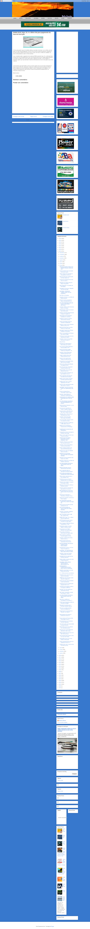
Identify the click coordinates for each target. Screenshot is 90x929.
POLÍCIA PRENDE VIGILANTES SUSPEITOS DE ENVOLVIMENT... (66, 544)
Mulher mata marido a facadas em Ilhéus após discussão (66, 379)
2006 (60, 675)
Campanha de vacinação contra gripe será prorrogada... (66, 362)
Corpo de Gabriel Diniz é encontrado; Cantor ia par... (66, 392)
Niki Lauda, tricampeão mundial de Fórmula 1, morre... (66, 593)
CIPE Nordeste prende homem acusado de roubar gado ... (66, 521)
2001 (60, 684)
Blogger (52, 926)
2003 (60, 680)
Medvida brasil (66, 214)
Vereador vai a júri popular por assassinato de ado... (66, 590)
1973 (60, 687)
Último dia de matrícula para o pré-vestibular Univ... (66, 477)
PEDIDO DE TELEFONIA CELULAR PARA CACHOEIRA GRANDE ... (66, 454)
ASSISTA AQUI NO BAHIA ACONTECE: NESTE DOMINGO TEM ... (65, 439)
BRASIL (21, 18)
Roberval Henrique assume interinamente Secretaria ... (66, 468)
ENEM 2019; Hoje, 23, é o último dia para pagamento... (66, 518)
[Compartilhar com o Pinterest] (21, 76)
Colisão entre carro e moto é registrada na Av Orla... (66, 382)
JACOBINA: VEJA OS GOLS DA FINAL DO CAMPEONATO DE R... (66, 388)
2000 (60, 686)
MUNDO (43, 18)
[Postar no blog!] (17, 76)
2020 (60, 249)
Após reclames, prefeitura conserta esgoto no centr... (66, 535)
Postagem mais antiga (48, 116)
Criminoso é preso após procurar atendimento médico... (66, 337)
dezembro (62, 252)
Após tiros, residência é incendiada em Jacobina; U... (66, 600)
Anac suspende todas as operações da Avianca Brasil (66, 471)
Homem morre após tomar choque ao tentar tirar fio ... (66, 359)
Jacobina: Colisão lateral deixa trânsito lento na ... (66, 538)
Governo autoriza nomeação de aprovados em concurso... (66, 488)
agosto (61, 259)
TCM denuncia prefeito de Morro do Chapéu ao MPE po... (66, 587)
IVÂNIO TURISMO (64, 879)
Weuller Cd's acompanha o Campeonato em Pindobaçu (66, 426)
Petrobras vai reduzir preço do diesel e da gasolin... (66, 283)
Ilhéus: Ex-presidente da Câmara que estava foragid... (66, 334)
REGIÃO (56, 18)
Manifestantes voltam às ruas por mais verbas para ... (67, 310)
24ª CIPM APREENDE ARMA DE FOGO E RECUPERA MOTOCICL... (66, 304)
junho (61, 263)
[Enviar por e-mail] (16, 76)
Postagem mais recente (18, 116)
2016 (60, 659)
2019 (60, 251)
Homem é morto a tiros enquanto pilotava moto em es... (67, 325)
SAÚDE (62, 18)
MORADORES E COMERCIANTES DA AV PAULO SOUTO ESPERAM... (66, 567)
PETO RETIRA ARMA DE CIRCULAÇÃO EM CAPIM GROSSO (65, 508)
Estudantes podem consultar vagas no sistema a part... (66, 527)
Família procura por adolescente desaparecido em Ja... (66, 584)
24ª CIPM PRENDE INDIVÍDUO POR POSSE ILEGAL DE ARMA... (66, 464)
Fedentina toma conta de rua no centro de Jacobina (66, 575)
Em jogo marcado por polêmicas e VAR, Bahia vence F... (66, 423)
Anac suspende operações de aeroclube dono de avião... (66, 376)
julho (61, 261)
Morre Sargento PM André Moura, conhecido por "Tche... (67, 524)
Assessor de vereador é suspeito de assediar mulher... (66, 482)
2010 (60, 669)
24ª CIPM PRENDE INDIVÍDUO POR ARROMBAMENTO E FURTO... (66, 402)
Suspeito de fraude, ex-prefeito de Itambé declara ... (67, 298)
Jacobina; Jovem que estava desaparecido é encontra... (66, 554)
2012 (60, 666)
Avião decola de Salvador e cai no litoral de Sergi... (67, 406)
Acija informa (65, 221)
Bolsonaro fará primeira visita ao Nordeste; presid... (66, 485)
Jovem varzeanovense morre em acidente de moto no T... (66, 642)
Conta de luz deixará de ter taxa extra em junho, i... (66, 280)
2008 (60, 671)
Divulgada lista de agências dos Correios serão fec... (66, 557)
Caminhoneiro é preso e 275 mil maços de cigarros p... (66, 548)
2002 (60, 682)
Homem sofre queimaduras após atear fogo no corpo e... (66, 385)
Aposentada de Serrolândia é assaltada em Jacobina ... (66, 316)
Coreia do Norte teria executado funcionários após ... (66, 271)
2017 (60, 657)
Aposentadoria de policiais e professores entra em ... (65, 615)
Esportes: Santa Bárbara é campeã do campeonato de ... (66, 395)
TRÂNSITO (69, 18)
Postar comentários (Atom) (35, 119)
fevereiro (62, 651)
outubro (61, 256)
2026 (60, 238)
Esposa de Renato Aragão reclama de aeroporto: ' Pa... (66, 350)
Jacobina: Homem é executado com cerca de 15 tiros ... (66, 442)
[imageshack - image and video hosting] (58, 785)
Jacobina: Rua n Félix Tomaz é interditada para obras (66, 414)
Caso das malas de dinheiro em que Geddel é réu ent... (66, 373)
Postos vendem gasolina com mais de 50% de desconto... (66, 448)
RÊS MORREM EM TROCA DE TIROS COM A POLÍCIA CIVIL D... (66, 491)
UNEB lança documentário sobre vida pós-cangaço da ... (66, 578)
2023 (60, 243)
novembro (62, 254)
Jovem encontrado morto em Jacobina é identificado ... (66, 322)
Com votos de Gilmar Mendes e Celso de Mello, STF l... (66, 347)
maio (61, 265)
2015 (60, 660)
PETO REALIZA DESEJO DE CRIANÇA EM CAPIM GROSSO (67, 474)
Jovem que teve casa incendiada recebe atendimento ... (66, 581)
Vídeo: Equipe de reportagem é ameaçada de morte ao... (66, 274)
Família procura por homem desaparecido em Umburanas (66, 480)
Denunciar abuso (61, 714)
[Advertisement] (67, 52)
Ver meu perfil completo (62, 722)
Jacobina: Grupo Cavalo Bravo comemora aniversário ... (66, 445)
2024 (60, 242)
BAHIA (15, 18)
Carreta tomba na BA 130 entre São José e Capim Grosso (66, 411)
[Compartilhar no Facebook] (20, 76)
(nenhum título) (66, 227)
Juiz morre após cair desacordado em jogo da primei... (67, 624)
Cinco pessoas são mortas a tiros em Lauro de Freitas (67, 636)
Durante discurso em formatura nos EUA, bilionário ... (66, 621)
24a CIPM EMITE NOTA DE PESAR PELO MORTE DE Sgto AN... (67, 501)
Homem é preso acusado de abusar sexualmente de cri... (66, 300)
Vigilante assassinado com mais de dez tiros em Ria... (66, 571)
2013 (60, 664)
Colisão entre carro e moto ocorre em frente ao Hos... (67, 645)
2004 (60, 678)
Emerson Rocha (62, 720)
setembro (62, 258)
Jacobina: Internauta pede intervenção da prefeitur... (65, 417)
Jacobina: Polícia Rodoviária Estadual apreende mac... (65, 353)
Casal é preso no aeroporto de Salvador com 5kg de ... (66, 611)
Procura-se (64, 891)
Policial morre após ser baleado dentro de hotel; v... (66, 451)
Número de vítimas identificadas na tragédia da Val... (66, 364)
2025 (60, 240)
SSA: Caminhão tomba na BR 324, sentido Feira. (66, 515)
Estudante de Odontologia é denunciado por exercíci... (65, 344)
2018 (60, 655)
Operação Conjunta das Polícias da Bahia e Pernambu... (66, 331)
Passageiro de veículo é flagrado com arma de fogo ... (66, 289)
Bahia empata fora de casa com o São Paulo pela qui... (67, 633)
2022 (60, 245)
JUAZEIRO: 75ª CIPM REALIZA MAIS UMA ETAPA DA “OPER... (67, 551)
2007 (60, 673)
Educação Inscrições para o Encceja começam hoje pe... (66, 606)
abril (61, 647)
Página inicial (33, 116)
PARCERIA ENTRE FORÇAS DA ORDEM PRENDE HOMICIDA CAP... (66, 268)
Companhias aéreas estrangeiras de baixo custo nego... (67, 433)
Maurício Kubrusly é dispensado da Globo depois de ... (66, 277)
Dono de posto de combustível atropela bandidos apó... (66, 367)
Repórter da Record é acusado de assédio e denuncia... (67, 461)
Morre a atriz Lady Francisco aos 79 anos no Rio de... (66, 435)
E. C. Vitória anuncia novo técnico (67, 573)
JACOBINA (36, 18)
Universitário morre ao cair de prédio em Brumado (66, 639)
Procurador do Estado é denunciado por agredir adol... (66, 532)
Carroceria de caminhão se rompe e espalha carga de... (66, 409)
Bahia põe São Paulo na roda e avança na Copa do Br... (66, 328)
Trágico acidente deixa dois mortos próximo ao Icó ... (65, 356)
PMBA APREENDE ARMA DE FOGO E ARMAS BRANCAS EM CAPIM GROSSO (66, 730)
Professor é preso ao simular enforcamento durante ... (66, 319)
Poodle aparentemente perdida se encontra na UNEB (67, 603)
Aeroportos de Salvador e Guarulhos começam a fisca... (66, 495)
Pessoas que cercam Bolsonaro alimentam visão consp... (66, 630)
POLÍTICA (50, 18)
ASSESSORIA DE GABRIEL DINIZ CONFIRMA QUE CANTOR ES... (67, 398)
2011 (60, 667)
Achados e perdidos (64, 898)
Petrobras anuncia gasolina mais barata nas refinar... (66, 458)
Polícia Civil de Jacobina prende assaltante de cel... (66, 505)
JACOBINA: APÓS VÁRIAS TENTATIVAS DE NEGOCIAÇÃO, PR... (65, 563)
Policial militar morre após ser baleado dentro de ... (66, 370)
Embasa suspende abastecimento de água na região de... (67, 313)
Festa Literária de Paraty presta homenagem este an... (66, 619)
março (61, 649)
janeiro (61, 653)
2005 (60, 677)
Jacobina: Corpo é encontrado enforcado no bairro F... (66, 339)
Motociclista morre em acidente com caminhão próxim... (66, 627)
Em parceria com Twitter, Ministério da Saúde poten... (66, 529)
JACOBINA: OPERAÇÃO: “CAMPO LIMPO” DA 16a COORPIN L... (65, 292)
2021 (60, 247)
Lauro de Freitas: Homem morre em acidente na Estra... (66, 420)
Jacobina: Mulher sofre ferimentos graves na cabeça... (67, 307)
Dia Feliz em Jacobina (64, 295)
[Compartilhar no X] (18, 76)
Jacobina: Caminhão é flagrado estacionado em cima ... (66, 512)
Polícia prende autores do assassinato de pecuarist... (66, 541)
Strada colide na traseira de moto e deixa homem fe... (67, 560)
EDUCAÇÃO (28, 18)
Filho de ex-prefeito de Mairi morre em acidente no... (65, 608)
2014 (60, 662)
